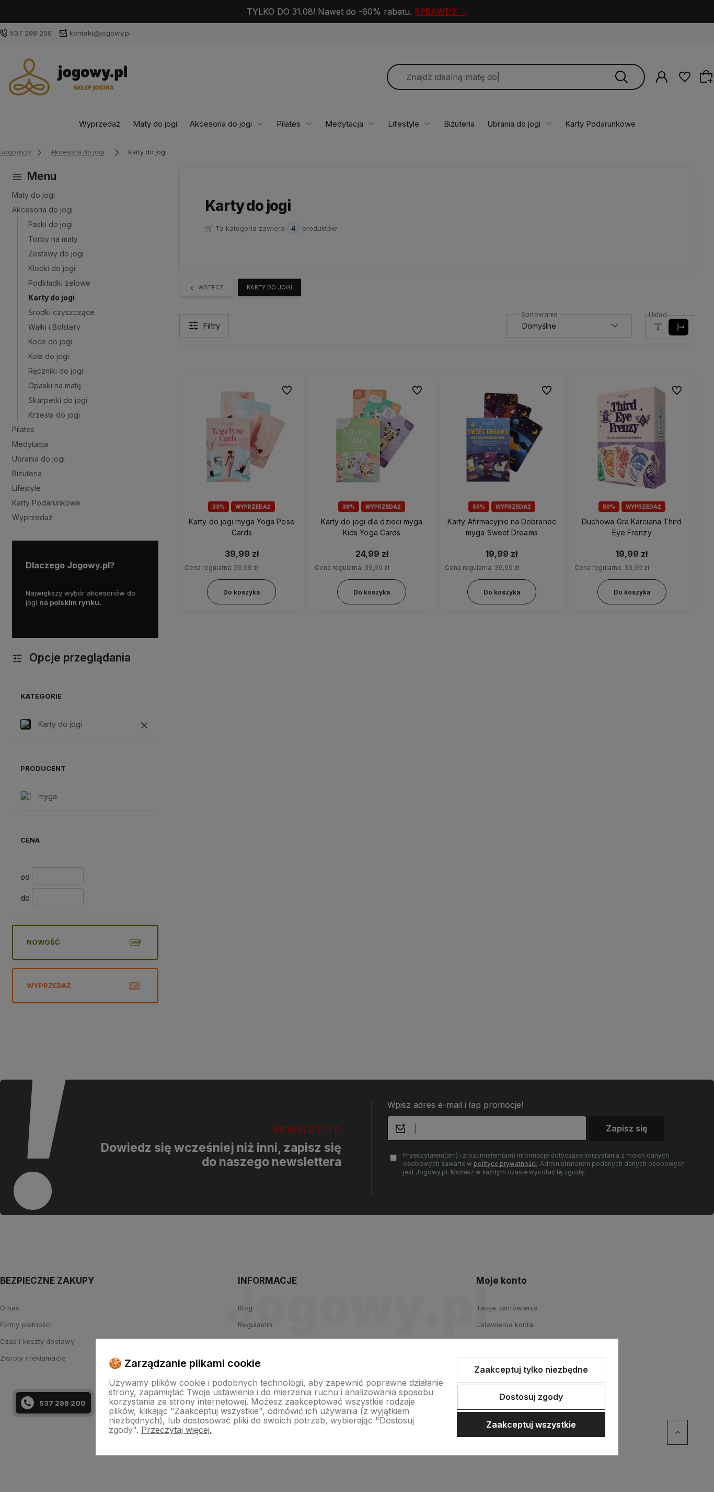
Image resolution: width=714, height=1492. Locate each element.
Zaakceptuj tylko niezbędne (531, 1369)
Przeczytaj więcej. (176, 1429)
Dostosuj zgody (531, 1397)
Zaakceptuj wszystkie (531, 1424)
